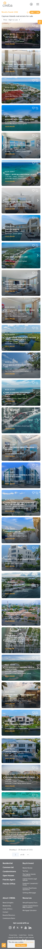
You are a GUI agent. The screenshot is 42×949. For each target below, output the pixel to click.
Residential (8, 863)
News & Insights (8, 902)
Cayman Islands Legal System (30, 879)
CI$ (38, 12)
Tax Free (25, 871)
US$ (32, 12)
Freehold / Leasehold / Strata (30, 884)
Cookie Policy (22, 935)
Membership (7, 905)
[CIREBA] (7, 6)
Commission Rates (9, 918)
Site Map (30, 935)
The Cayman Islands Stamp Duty (29, 874)
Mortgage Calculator (30, 910)
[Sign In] (31, 4)
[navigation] (4, 35)
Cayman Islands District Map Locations (30, 906)
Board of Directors (9, 915)
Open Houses (8, 875)
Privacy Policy (13, 935)
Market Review (27, 868)
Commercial (8, 867)
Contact (5, 912)
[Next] (28, 854)
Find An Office (9, 884)
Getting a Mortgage (29, 892)
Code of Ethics (7, 909)
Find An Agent (9, 879)
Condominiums (9, 871)
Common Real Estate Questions (30, 888)
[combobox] (11, 19)
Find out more (28, 942)
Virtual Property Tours (30, 902)
